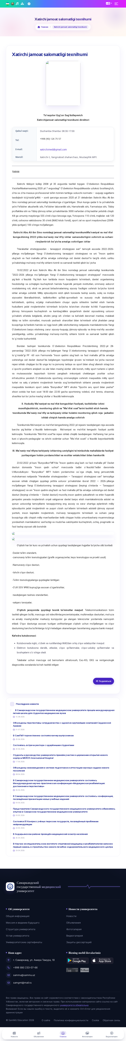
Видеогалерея (74, 935)
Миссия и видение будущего (23, 922)
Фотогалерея (74, 929)
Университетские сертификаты (24, 942)
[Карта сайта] (23, 3)
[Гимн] (17, 3)
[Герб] (12, 3)
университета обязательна (74, 1005)
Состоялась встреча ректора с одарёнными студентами (43, 745)
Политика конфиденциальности (71, 1020)
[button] (109, 3)
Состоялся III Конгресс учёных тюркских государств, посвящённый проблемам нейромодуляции (55, 823)
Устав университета (17, 935)
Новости (71, 916)
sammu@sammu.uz (24, 975)
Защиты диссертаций (79, 942)
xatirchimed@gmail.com (53, 149)
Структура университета (20, 929)
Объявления (73, 922)
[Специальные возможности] (29, 4)
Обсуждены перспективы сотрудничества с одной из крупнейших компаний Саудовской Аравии (62, 724)
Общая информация (17, 916)
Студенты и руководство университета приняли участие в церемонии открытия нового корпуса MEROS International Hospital (60, 756)
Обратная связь (111, 1020)
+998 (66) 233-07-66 (25, 967)
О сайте (46, 1020)
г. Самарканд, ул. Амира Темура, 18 (34, 960)
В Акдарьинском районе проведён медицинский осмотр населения (50, 834)
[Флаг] (7, 3)
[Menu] (117, 3)
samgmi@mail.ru (22, 982)
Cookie (95, 1020)
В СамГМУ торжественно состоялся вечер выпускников (43, 735)
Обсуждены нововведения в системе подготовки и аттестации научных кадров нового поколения (61, 769)
